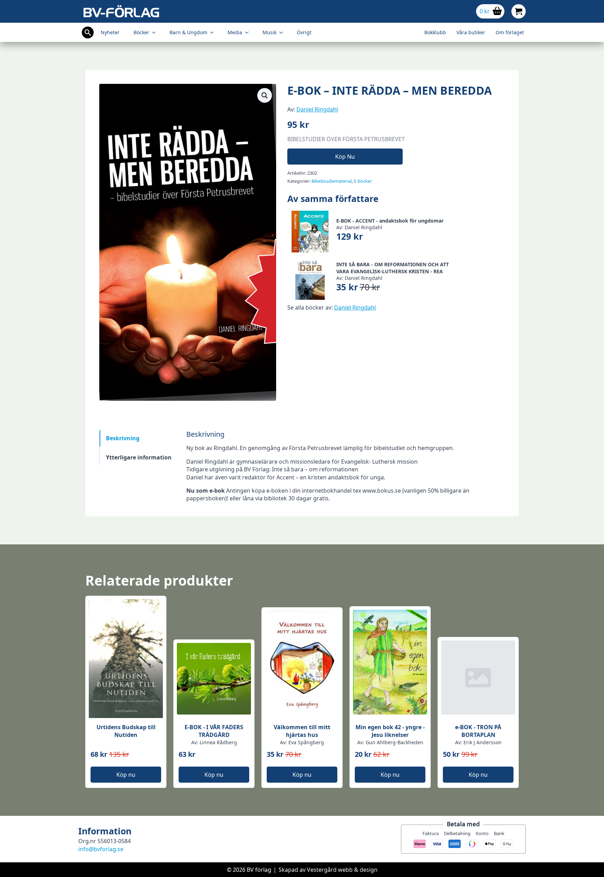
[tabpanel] (345, 466)
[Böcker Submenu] (156, 32)
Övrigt (304, 32)
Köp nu (345, 156)
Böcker (141, 32)
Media (235, 32)
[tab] (139, 438)
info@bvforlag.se (100, 849)
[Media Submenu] (249, 32)
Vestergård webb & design (342, 870)
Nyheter (110, 32)
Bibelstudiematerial (331, 181)
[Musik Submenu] (283, 32)
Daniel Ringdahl (317, 109)
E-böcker (363, 181)
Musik (269, 32)
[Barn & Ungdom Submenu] (214, 32)
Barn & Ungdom (188, 32)
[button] (264, 95)
